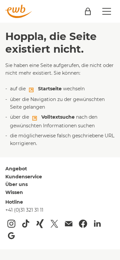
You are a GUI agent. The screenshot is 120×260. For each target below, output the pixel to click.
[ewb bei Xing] (40, 224)
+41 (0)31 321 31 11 (24, 210)
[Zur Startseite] (18, 11)
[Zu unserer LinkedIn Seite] (97, 224)
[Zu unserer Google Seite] (11, 236)
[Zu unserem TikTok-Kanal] (26, 224)
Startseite (50, 89)
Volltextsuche (58, 117)
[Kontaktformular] (69, 224)
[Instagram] (11, 224)
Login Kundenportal (88, 11)
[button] (106, 11)
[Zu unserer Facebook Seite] (83, 224)
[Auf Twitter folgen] (54, 224)
